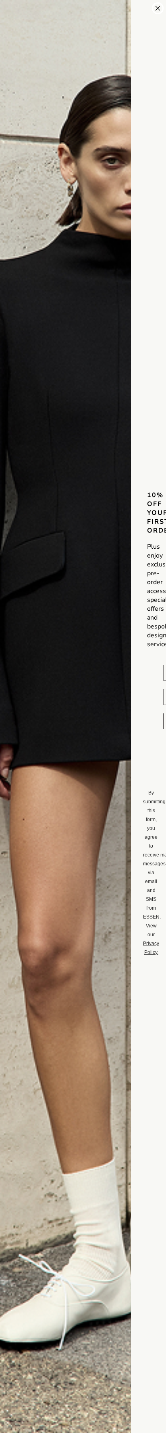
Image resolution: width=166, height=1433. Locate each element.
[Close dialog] (158, 8)
